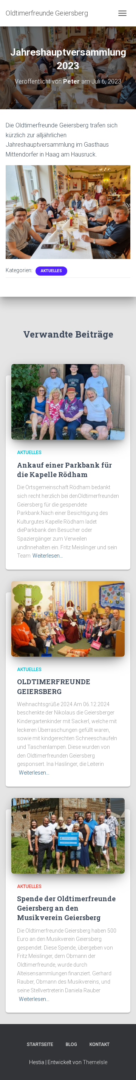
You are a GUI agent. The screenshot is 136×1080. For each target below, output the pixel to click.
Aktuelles (51, 271)
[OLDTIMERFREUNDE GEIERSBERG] (68, 618)
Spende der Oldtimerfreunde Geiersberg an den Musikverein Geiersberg (66, 908)
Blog (71, 1044)
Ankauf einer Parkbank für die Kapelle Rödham (64, 469)
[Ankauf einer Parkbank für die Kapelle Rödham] (68, 401)
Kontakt (100, 1044)
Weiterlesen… (47, 556)
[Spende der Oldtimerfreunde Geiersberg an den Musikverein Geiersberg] (68, 835)
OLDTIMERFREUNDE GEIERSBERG (53, 686)
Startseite (40, 1044)
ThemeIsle (95, 1062)
